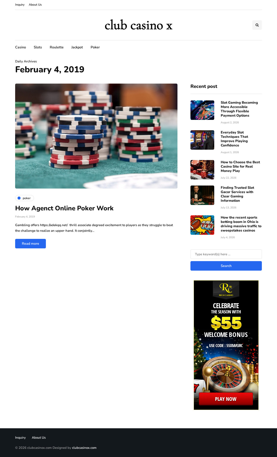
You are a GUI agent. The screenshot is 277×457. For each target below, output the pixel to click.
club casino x (138, 25)
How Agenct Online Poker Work (64, 208)
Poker (95, 47)
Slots (38, 47)
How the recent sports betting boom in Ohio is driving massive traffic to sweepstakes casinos (241, 224)
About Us (35, 5)
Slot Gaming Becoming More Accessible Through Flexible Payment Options (239, 109)
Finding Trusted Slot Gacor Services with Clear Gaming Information (237, 194)
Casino (20, 47)
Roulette (57, 47)
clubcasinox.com (84, 448)
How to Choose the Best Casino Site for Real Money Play (240, 166)
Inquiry (19, 5)
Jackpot (77, 47)
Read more (30, 243)
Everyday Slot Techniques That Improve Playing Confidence (234, 139)
